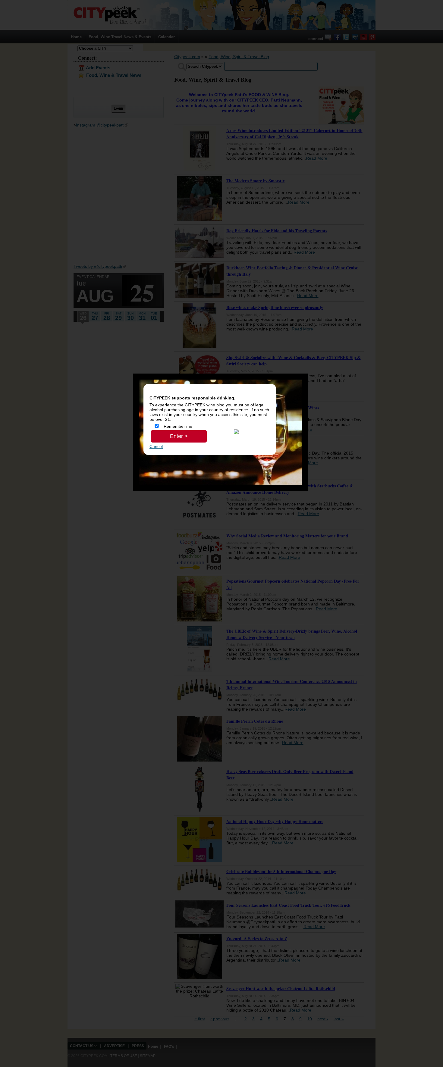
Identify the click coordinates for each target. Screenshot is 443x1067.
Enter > (179, 436)
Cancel (156, 446)
